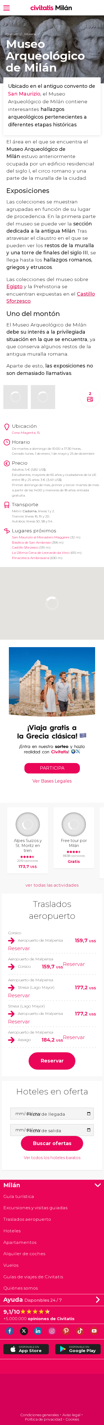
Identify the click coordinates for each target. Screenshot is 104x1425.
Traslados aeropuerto (27, 1219)
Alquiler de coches (24, 1253)
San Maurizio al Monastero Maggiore (40, 537)
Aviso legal (71, 1415)
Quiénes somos (20, 1288)
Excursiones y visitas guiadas (35, 1207)
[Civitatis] (52, 1393)
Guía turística (18, 1196)
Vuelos (10, 1265)
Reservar (19, 948)
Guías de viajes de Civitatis (33, 1276)
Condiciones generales (39, 1415)
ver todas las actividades (52, 885)
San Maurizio (24, 94)
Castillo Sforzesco (25, 547)
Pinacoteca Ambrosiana (30, 558)
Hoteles (12, 1230)
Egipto (14, 286)
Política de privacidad (43, 1419)
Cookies (72, 1419)
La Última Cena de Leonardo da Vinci (41, 553)
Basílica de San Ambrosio (31, 542)
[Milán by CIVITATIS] (43, 8)
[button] (6, 7)
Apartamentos (19, 1242)
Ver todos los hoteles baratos (52, 1158)
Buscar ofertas (52, 1143)
